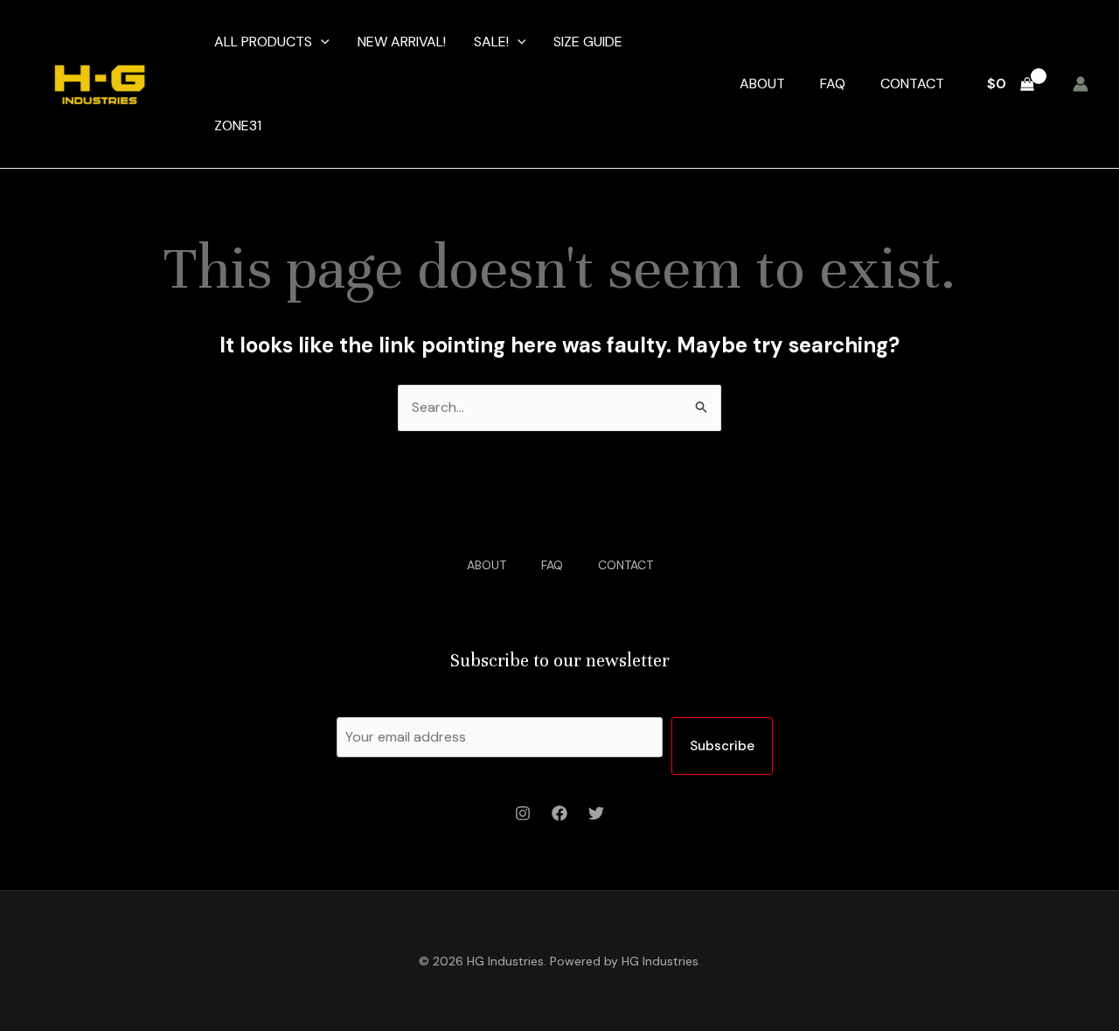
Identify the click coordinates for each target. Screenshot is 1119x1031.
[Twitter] (596, 813)
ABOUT (762, 83)
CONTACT (912, 83)
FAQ (832, 83)
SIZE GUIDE (587, 41)
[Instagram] (523, 813)
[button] (321, 42)
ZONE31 (237, 125)
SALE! (491, 41)
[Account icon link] (1080, 84)
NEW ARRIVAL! (402, 41)
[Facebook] (559, 813)
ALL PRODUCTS (263, 41)
